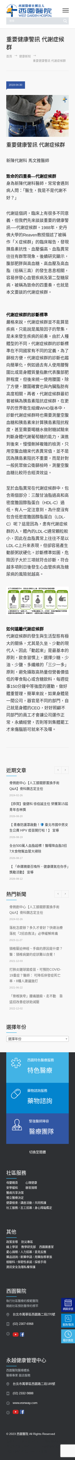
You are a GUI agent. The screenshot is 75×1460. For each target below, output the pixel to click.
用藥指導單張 (43, 1257)
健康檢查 (12, 1202)
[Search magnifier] (65, 20)
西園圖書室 (46, 1246)
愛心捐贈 (12, 1252)
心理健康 (31, 1182)
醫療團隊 (41, 1131)
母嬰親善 (12, 1182)
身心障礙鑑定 (43, 1207)
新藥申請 (26, 1257)
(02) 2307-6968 (23, 1323)
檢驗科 (10, 1262)
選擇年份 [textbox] (14, 1039)
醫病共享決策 (15, 1192)
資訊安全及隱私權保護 (20, 1267)
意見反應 (40, 1252)
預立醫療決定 (15, 1197)
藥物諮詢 (39, 1100)
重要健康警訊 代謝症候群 (35, 145)
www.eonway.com (25, 1403)
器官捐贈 (31, 1187)
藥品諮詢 (12, 1257)
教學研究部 (28, 1246)
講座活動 (26, 1202)
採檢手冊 (40, 1262)
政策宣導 (12, 1241)
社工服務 (12, 1207)
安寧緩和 (12, 1187)
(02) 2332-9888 (23, 1393)
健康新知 (25, 56)
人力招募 (26, 1252)
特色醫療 (39, 1070)
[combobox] (37, 1039)
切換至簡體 (37, 1152)
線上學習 (12, 1246)
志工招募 (26, 1207)
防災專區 (27, 1241)
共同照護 (40, 1202)
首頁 (9, 56)
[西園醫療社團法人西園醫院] (34, 10)
